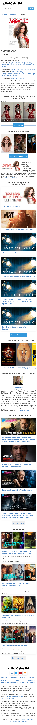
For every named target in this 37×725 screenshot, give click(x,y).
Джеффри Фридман (28, 69)
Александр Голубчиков (14, 696)
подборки (31, 680)
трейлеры (4, 678)
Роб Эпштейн (15, 69)
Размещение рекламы (18, 721)
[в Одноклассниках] (25, 673)
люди (17, 680)
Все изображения (18, 156)
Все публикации (18, 335)
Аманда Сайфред (14, 63)
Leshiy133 (18, 387)
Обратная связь (27, 719)
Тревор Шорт (30, 74)
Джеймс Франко (16, 64)
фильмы (23, 678)
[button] (33, 143)
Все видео (19, 125)
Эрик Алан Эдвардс (17, 78)
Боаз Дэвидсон (19, 74)
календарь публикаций (10, 682)
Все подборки (18, 658)
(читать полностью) (11, 177)
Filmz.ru (15, 692)
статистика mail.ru (27, 682)
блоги (3, 680)
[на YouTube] (20, 673)
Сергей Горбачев (7, 698)
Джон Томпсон (6, 75)
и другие (15, 75)
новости (14, 678)
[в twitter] (16, 673)
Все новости (18, 523)
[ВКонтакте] (12, 673)
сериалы (32, 678)
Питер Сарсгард (26, 63)
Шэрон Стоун (5, 64)
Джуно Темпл (27, 64)
